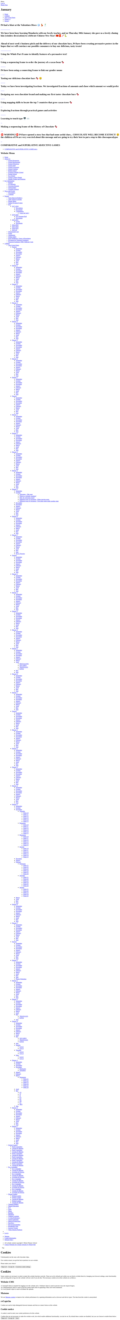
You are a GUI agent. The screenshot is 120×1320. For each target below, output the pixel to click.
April (17, 260)
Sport (9, 1209)
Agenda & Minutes (17, 1148)
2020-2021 (15, 220)
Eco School (11, 176)
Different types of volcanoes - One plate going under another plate (39, 501)
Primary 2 (15, 284)
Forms (10, 233)
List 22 (22, 1048)
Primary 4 (7, 19)
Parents (6, 196)
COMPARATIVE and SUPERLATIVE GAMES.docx (20, 149)
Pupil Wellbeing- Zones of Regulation (19, 238)
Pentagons (23, 823)
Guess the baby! (24, 213)
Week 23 (25, 869)
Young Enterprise (13, 1219)
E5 (20, 1102)
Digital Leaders (12, 1194)
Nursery (14, 247)
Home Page (4, 5)
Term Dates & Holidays (15, 198)
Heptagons (23, 835)
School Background (14, 162)
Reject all (4, 1267)
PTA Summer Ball (21, 216)
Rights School (12, 171)
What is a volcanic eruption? (28, 496)
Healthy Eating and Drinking (16, 179)
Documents (19, 209)
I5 (20, 1096)
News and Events (9, 191)
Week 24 (25, 870)
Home (6, 14)
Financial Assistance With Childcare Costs (20, 242)
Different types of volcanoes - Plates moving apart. (34, 499)
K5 (20, 1097)
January (6, 21)
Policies (10, 182)
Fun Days (11, 1223)
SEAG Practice (20, 553)
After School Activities (15, 199)
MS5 (21, 1104)
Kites (17, 1055)
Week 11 (25, 814)
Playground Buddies (14, 1224)
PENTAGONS (24, 664)
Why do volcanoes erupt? (27, 498)
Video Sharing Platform (15, 1230)
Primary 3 (15, 303)
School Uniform (13, 169)
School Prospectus (13, 160)
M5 (21, 1101)
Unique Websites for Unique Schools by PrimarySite (20, 1244)
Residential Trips (13, 1226)
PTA (9, 204)
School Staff (12, 165)
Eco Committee (12, 1167)
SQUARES (23, 665)
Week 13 (25, 818)
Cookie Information (10, 1238)
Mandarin (11, 1214)
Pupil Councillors (17, 1147)
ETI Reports (12, 184)
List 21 (22, 1047)
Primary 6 (15, 359)
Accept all (11, 1267)
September (19, 248)
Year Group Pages (9, 17)
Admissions (11, 235)
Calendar (11, 194)
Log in (3, 3)
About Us (7, 159)
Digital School (12, 174)
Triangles (22, 811)
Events (18, 221)
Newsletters (11, 193)
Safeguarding (12, 187)
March (18, 259)
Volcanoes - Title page (26, 494)
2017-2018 (15, 206)
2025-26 (14, 230)
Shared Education (13, 1206)
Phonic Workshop (21, 979)
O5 (20, 1092)
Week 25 (25, 872)
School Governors (13, 167)
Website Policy (8, 1240)
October (18, 250)
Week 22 (25, 867)
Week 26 (25, 874)
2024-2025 (15, 228)
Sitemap (6, 1236)
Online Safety (12, 237)
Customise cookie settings (23, 1267)
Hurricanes (23, 1069)
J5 (20, 1094)
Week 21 (25, 865)
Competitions (20, 211)
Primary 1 (15, 265)
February (18, 257)
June (17, 264)
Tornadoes (23, 1070)
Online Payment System (15, 203)
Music (10, 1211)
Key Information (9, 181)
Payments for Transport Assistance (18, 240)
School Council (12, 1145)
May (17, 262)
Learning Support (13, 189)
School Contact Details (15, 177)
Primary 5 (15, 340)
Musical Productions (14, 1221)
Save (17, 1318)
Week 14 (25, 820)
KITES (22, 669)
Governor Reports (13, 186)
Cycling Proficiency (14, 1218)
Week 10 (25, 813)
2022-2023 (15, 225)
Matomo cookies (10, 1297)
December (19, 254)
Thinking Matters (13, 1204)
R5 (20, 1099)
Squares (22, 847)
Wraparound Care (13, 232)
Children (7, 16)
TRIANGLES (24, 667)
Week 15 (25, 821)
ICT (9, 1208)
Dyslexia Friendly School (15, 172)
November (19, 252)
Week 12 (25, 816)
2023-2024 (15, 226)
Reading (10, 1213)
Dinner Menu (12, 201)
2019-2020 (15, 215)
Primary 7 (15, 377)
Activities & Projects (18, 1172)
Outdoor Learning (13, 1216)
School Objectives (13, 164)
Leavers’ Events (13, 1228)
